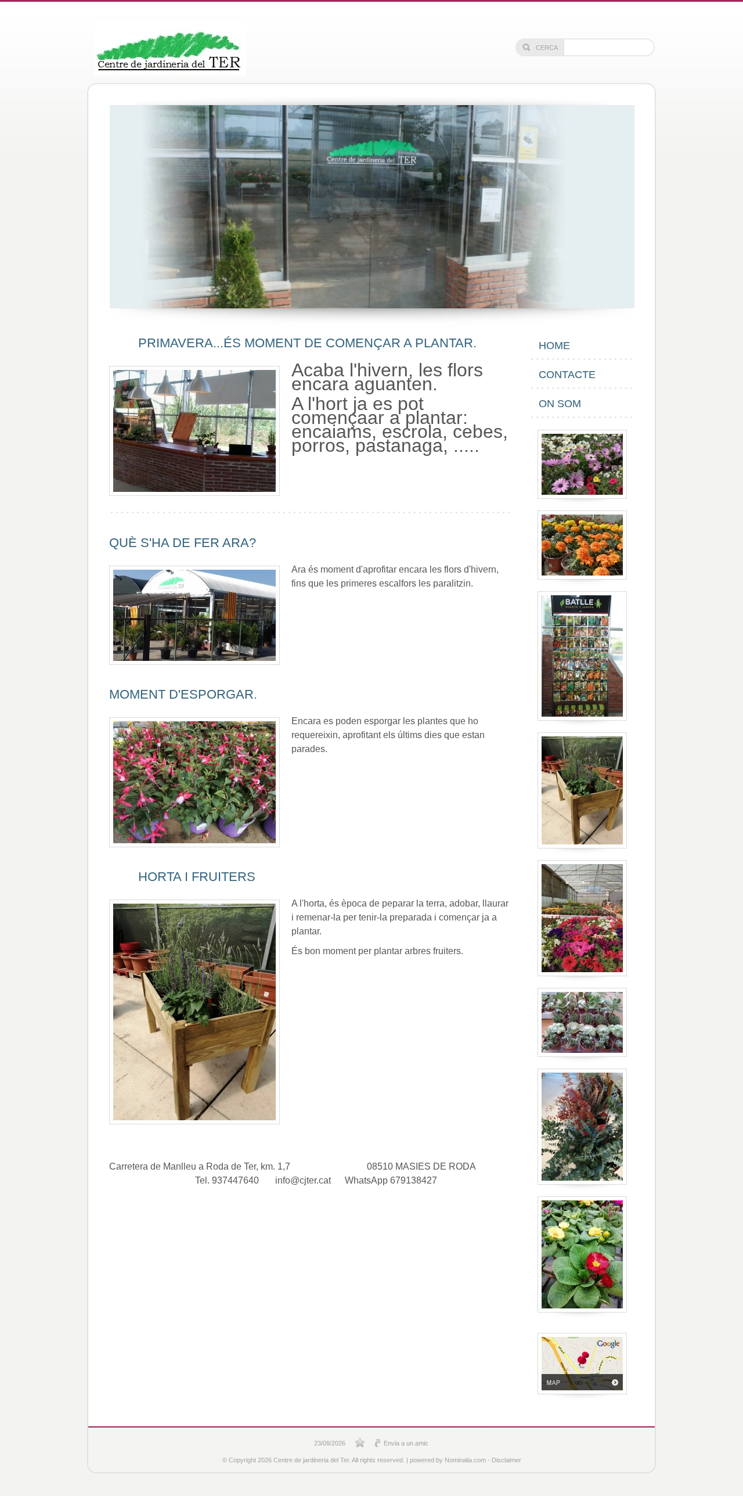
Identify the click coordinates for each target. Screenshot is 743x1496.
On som (560, 403)
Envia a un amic (406, 1443)
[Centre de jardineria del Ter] (170, 47)
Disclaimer (506, 1460)
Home (554, 345)
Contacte (567, 374)
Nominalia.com (465, 1460)
